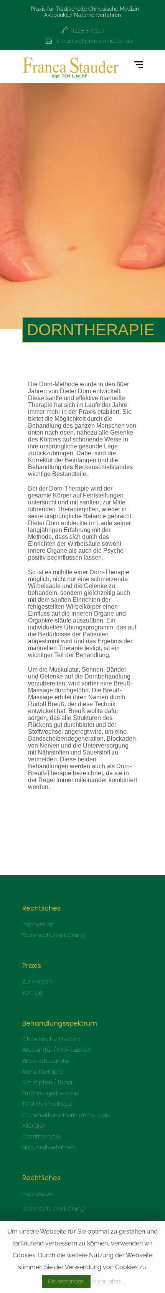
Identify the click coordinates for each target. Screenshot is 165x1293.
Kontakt (32, 992)
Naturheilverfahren (48, 1147)
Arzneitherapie (42, 1071)
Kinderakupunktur (46, 1061)
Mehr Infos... (108, 1281)
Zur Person (37, 981)
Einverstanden (66, 1281)
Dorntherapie (41, 1136)
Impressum (38, 924)
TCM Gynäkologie (47, 1104)
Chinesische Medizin (51, 1039)
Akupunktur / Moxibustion (56, 1050)
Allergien (34, 1126)
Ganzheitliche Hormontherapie (66, 1115)
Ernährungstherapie (50, 1093)
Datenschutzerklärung (53, 935)
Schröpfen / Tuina (47, 1082)
